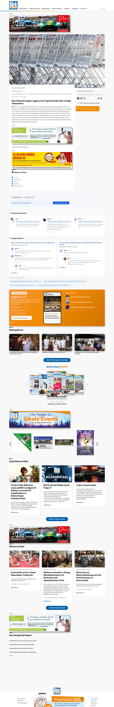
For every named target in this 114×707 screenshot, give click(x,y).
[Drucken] (101, 98)
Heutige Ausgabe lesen (20, 318)
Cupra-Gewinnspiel (86, 485)
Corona (16, 177)
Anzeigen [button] (75, 8)
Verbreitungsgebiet (22, 703)
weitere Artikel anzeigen (57, 519)
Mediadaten (20, 700)
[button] (10, 444)
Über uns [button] (83, 8)
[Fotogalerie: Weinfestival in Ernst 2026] (57, 342)
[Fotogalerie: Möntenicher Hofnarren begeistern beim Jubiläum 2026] (24, 342)
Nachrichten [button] (23, 8)
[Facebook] (78, 98)
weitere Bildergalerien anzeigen (57, 360)
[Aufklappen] (81, 698)
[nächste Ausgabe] (87, 384)
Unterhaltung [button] (45, 8)
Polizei (16, 181)
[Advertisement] (57, 668)
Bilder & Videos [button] (57, 8)
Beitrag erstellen (35, 8)
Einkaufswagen (18, 186)
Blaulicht (16, 184)
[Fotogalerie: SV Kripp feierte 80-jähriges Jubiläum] (90, 342)
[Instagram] (81, 98)
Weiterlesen (14, 512)
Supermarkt (17, 179)
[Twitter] (85, 98)
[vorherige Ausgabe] (27, 384)
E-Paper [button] (66, 8)
